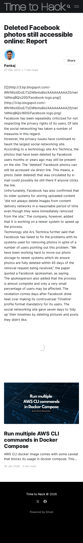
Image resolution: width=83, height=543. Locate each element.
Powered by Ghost (41, 512)
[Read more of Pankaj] (9, 55)
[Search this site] (68, 6)
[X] (37, 501)
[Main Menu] (77, 6)
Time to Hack (35, 494)
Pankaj (10, 66)
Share (71, 60)
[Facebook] (45, 501)
